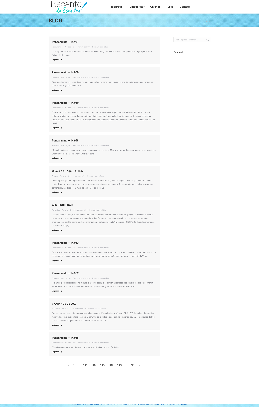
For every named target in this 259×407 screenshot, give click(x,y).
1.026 (94, 365)
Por (68, 47)
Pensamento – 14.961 (65, 42)
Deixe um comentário (100, 47)
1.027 (102, 365)
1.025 (85, 365)
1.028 (111, 365)
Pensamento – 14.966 (65, 337)
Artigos (55, 176)
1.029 (119, 365)
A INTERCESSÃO (62, 205)
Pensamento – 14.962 (65, 273)
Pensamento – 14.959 (65, 102)
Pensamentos (57, 47)
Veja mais (56, 60)
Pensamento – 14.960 (65, 72)
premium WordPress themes (176, 404)
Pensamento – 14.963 (65, 242)
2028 (133, 365)
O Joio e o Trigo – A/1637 (67, 171)
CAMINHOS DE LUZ (64, 303)
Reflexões (56, 210)
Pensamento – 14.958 (65, 140)
